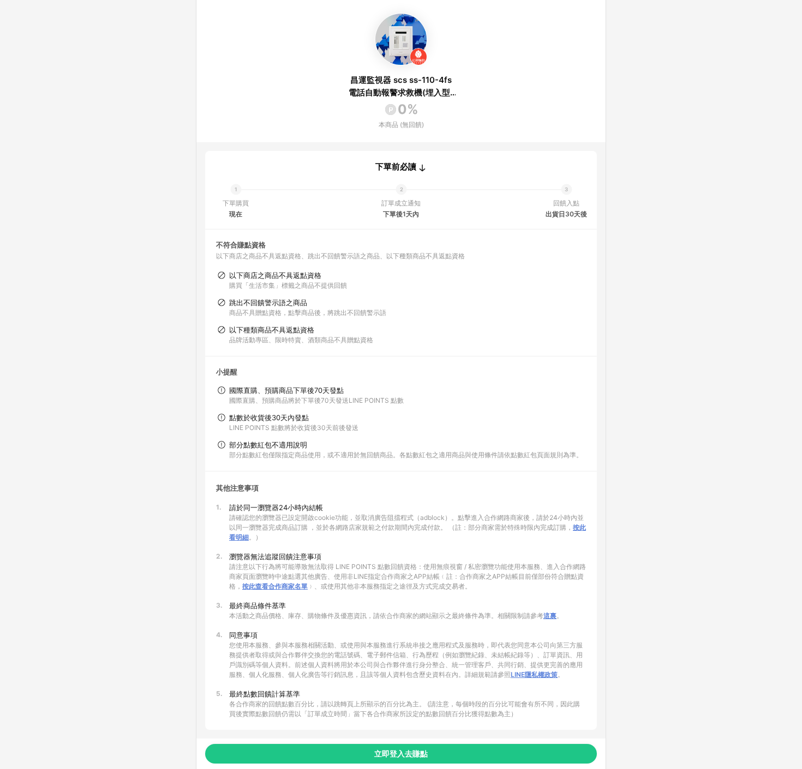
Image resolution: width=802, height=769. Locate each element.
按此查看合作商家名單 (275, 586)
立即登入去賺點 (401, 753)
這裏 (549, 615)
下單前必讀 (395, 167)
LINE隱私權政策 (534, 674)
